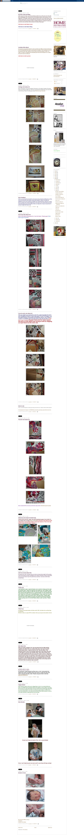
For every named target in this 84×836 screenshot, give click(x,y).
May (56, 188)
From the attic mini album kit (25, 313)
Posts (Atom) (25, 829)
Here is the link (33, 520)
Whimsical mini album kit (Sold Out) (27, 517)
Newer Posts (20, 827)
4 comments (34, 564)
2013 (56, 172)
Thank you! (21, 587)
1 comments (34, 28)
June (57, 187)
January (57, 221)
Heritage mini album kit (24, 87)
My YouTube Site (56, 76)
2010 (56, 177)
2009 (56, 178)
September (58, 182)
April (56, 190)
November (57, 179)
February (57, 219)
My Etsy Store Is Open (23, 669)
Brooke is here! (22, 772)
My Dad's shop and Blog (24, 14)
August (57, 184)
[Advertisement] (26, 39)
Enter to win (21, 406)
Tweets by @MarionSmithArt (58, 18)
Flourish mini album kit (24, 419)
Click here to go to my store (46, 505)
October (57, 181)
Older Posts (50, 827)
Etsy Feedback (22, 197)
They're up (20, 608)
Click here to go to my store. (40, 90)
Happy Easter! (21, 684)
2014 (56, 171)
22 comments (34, 823)
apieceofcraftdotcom (23, 675)
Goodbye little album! (23, 47)
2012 (56, 174)
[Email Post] (38, 28)
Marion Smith (55, 12)
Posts (56, 81)
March (57, 218)
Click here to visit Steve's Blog (25, 26)
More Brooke (21, 702)
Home (35, 827)
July (56, 185)
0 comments (34, 309)
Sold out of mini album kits (24, 572)
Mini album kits (22, 646)
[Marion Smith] (54, 13)
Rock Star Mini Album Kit (24, 214)
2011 (56, 175)
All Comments (57, 83)
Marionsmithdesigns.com (58, 75)
